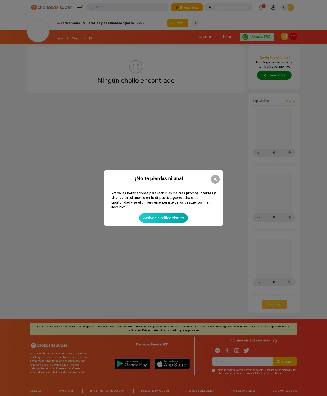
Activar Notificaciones (163, 218)
